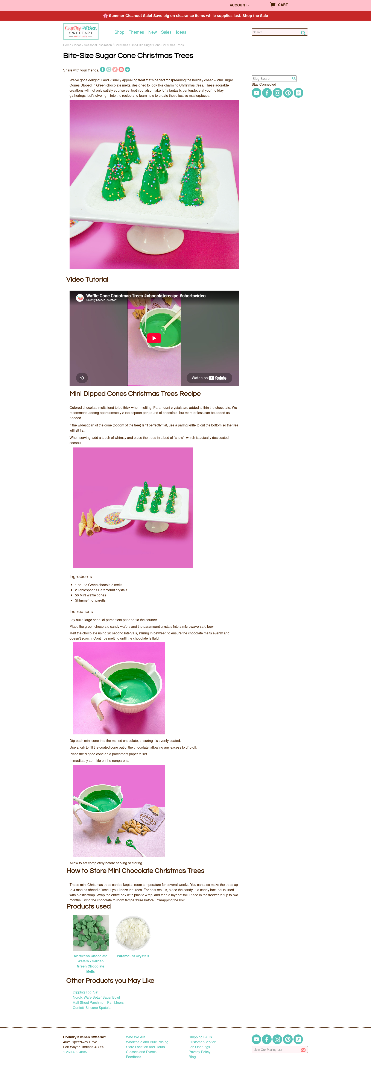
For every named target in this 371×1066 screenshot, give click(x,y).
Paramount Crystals (133, 955)
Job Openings (199, 1046)
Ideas (181, 32)
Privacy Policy (199, 1051)
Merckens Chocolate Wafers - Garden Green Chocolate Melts (90, 963)
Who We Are (135, 1036)
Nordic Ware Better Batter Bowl (96, 997)
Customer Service (202, 1041)
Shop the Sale (255, 16)
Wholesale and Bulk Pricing (147, 1041)
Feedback (133, 1056)
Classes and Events (141, 1051)
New (152, 32)
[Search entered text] (294, 78)
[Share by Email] (121, 70)
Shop (119, 32)
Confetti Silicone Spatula (92, 1007)
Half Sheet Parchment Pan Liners (98, 1002)
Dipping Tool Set (85, 992)
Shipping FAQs (200, 1036)
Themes (136, 32)
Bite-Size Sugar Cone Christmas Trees (157, 44)
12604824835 (75, 1051)
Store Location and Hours (145, 1046)
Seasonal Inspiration (98, 44)
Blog (192, 1056)
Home (67, 44)
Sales (166, 32)
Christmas (121, 44)
